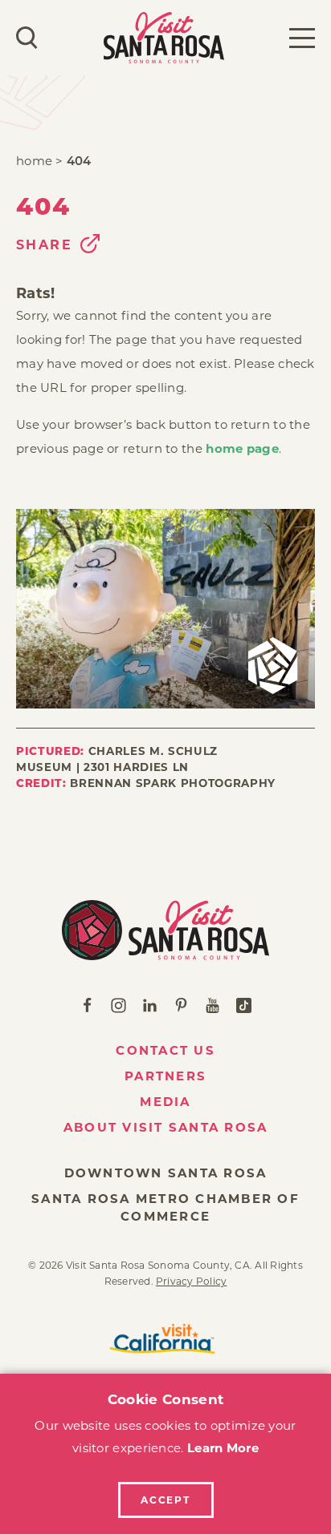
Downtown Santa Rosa (166, 1173)
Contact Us (165, 1050)
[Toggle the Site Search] (27, 37)
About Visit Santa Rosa (165, 1127)
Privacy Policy (191, 1281)
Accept (165, 1500)
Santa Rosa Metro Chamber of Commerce (165, 1207)
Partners (165, 1076)
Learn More (223, 1447)
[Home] (165, 930)
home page (242, 448)
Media (165, 1101)
